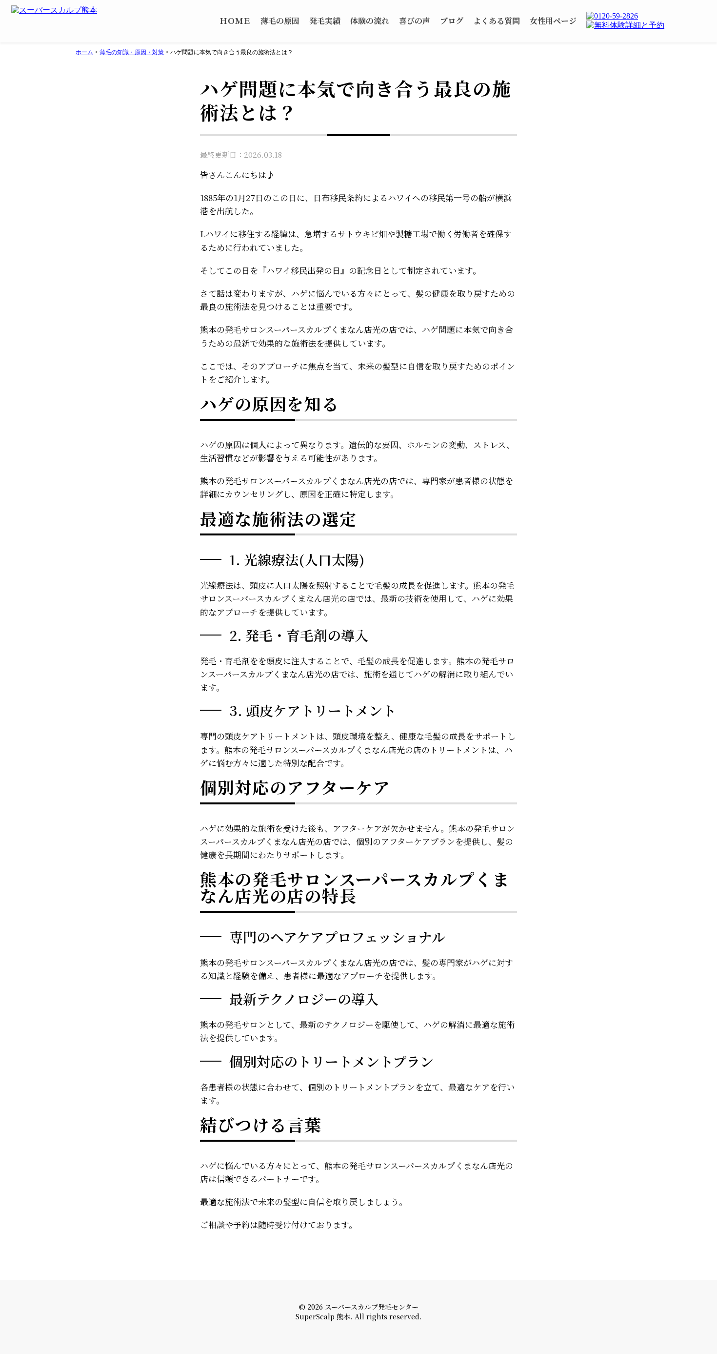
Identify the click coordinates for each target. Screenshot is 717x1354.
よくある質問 (496, 20)
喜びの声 (414, 20)
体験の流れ (369, 20)
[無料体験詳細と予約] (646, 26)
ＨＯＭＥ (235, 20)
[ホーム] (59, 10)
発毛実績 (324, 20)
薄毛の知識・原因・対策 (132, 52)
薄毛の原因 (279, 20)
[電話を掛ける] (646, 16)
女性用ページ (553, 20)
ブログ (451, 20)
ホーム (84, 52)
